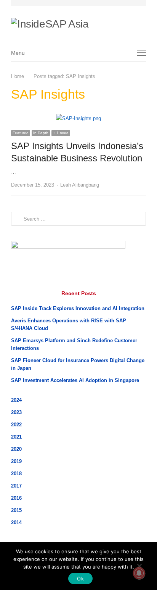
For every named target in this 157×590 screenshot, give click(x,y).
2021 (16, 437)
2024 (16, 400)
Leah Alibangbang (79, 185)
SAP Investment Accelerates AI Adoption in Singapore (75, 380)
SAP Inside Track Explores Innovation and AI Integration (77, 308)
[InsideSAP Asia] (77, 21)
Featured (21, 133)
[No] (139, 566)
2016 (16, 498)
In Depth (40, 133)
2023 (16, 412)
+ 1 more (61, 133)
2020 (16, 449)
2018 (16, 473)
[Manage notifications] (139, 573)
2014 (16, 522)
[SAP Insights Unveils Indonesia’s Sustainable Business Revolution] (78, 118)
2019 (16, 461)
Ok (80, 578)
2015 (16, 510)
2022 (16, 424)
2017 (16, 486)
